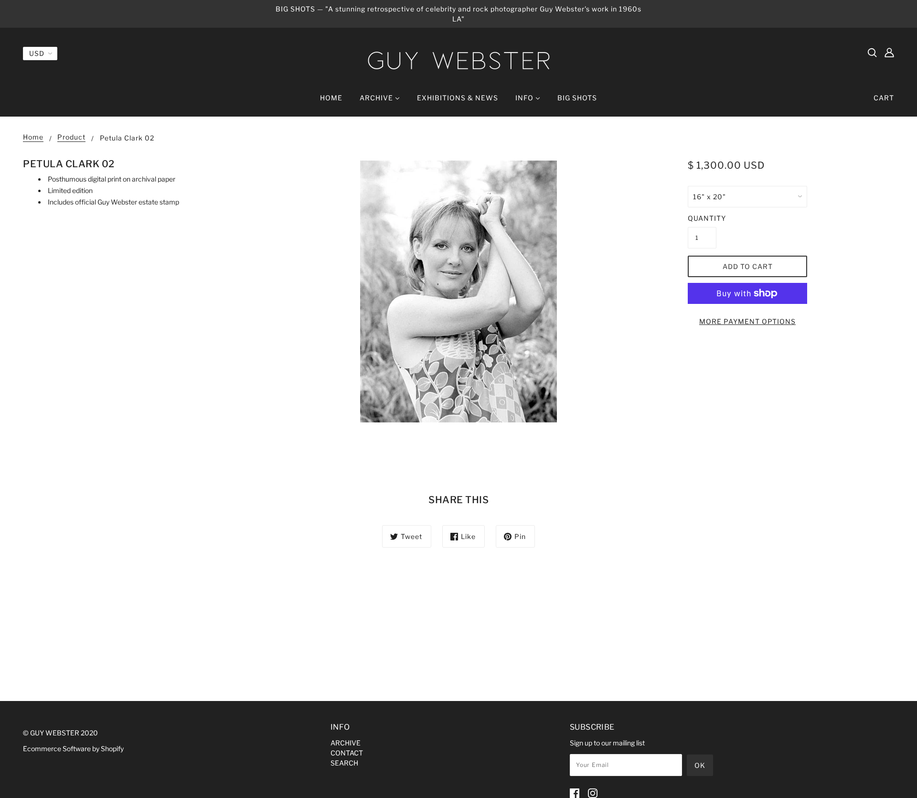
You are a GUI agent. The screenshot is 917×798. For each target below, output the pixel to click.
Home (33, 137)
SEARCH (344, 763)
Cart (884, 98)
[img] (872, 52)
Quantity (702, 218)
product (71, 137)
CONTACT (347, 753)
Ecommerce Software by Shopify (73, 748)
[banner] (458, 60)
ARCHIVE (346, 743)
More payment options (747, 321)
